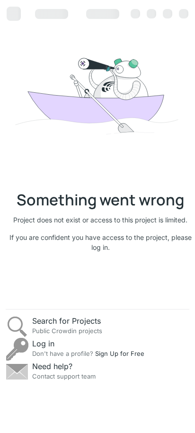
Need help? (52, 366)
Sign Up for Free (119, 353)
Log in (43, 343)
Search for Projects (66, 321)
